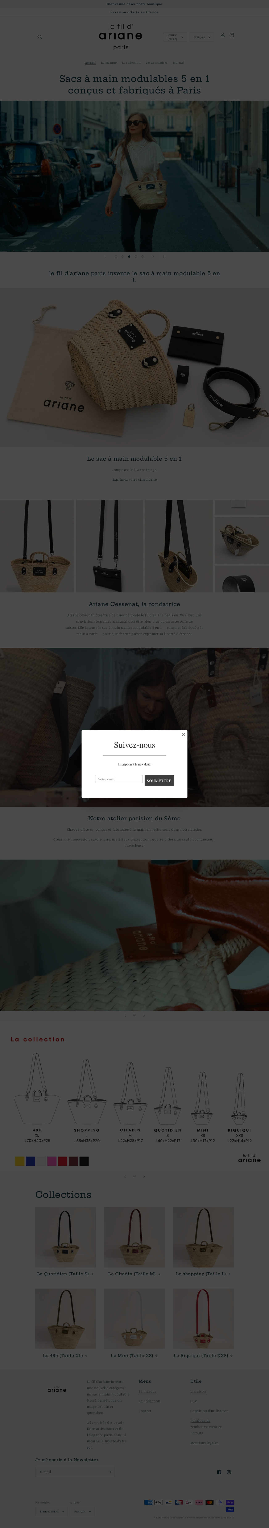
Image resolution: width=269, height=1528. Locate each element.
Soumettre (159, 780)
